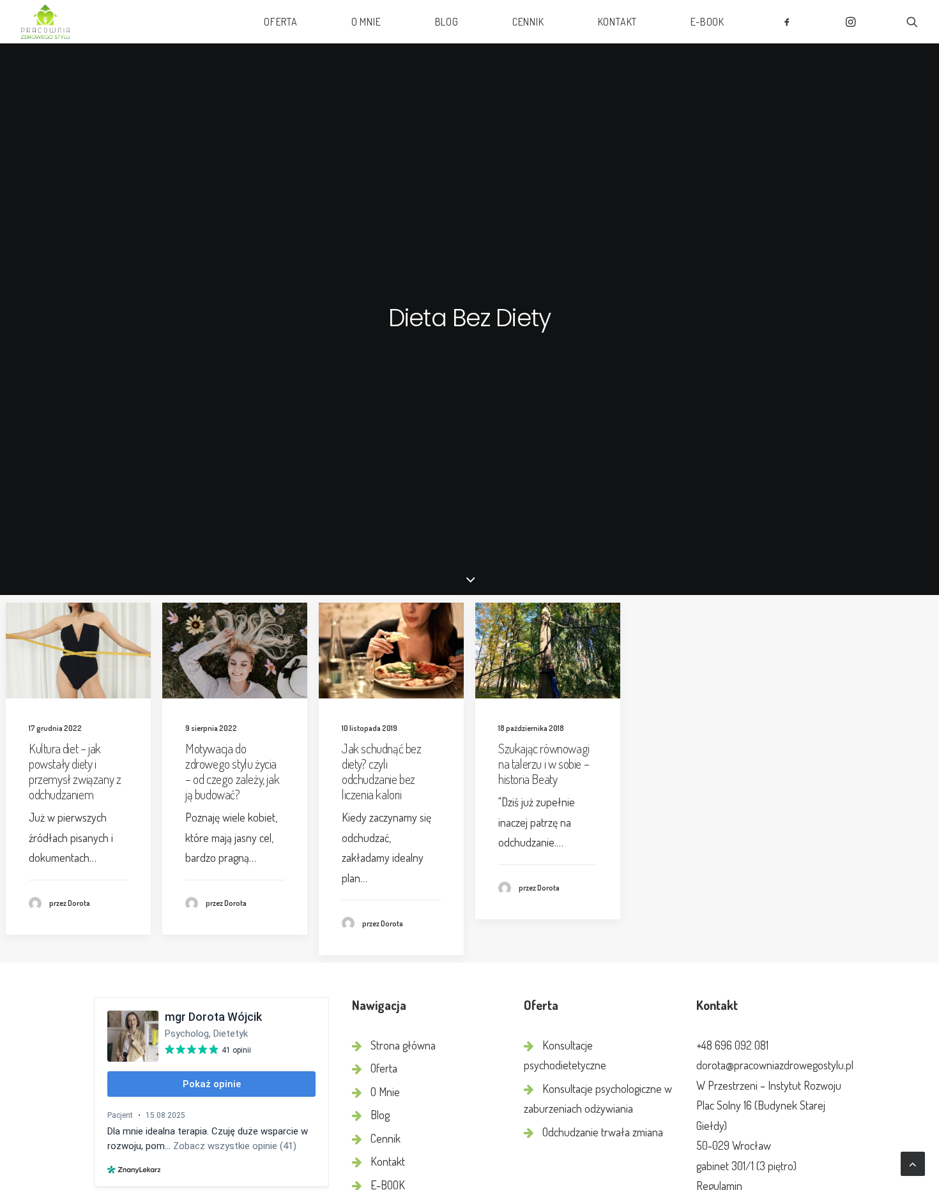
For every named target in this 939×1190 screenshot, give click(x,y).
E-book (707, 21)
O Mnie (366, 21)
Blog (447, 21)
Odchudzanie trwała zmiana (602, 1132)
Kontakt (617, 21)
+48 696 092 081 (732, 1045)
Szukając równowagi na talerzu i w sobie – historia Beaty (544, 763)
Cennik (528, 21)
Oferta (281, 21)
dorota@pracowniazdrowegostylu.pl (774, 1065)
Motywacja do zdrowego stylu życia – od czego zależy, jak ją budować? (232, 771)
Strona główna (403, 1045)
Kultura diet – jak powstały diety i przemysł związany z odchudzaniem (75, 771)
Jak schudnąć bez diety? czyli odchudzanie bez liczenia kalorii (382, 771)
